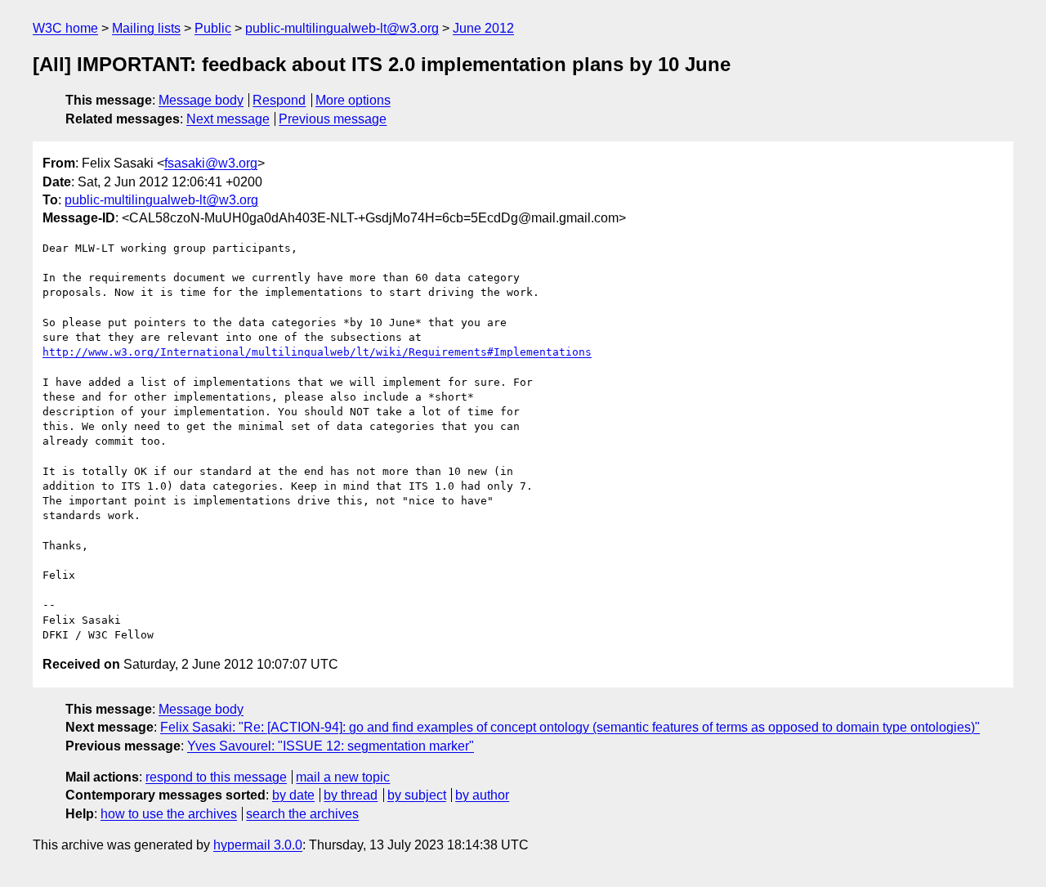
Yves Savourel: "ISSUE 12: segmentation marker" (330, 746)
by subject (416, 795)
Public (212, 28)
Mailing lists (146, 28)
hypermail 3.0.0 (257, 845)
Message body (201, 100)
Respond (279, 100)
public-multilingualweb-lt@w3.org (342, 28)
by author (482, 795)
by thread (351, 795)
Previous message (333, 119)
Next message (228, 119)
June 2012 (483, 28)
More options (353, 100)
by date (293, 795)
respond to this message (216, 777)
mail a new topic (343, 777)
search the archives (302, 814)
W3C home (65, 28)
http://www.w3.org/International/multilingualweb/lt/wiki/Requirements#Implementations (317, 352)
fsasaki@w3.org (210, 163)
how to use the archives (169, 814)
